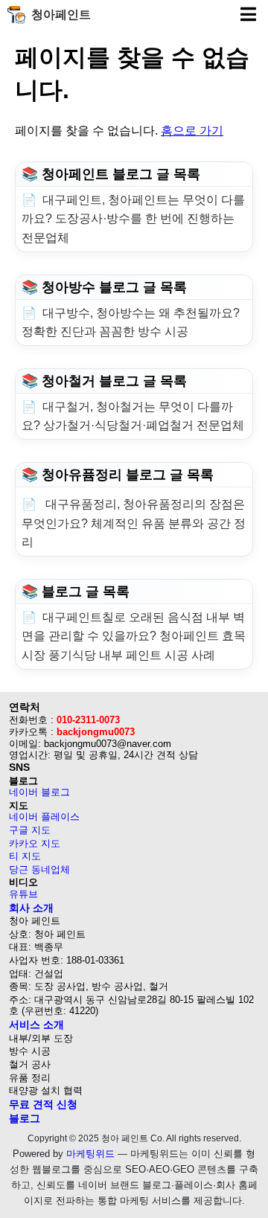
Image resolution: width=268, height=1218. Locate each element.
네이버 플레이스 (44, 816)
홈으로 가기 (192, 130)
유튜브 (23, 894)
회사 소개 (31, 908)
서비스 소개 (36, 1025)
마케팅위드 (90, 1153)
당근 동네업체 (39, 869)
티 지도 (25, 856)
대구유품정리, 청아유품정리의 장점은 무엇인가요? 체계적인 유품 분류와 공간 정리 (134, 523)
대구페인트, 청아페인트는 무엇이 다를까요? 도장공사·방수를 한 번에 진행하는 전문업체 (133, 218)
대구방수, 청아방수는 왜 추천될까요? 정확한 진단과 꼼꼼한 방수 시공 (131, 323)
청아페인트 (61, 14)
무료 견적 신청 (43, 1104)
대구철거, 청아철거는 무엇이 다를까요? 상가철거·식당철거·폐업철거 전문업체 (133, 416)
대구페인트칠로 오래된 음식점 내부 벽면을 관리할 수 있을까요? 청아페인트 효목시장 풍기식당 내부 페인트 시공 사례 (134, 636)
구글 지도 (30, 830)
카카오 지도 (34, 843)
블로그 (24, 1118)
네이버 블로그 (39, 792)
